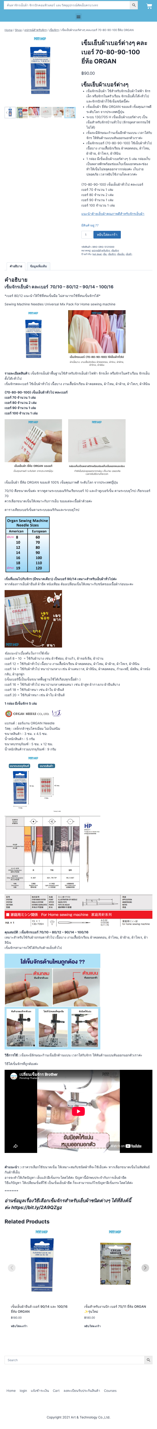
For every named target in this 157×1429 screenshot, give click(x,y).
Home (11, 1391)
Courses (110, 1391)
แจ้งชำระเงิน (40, 1391)
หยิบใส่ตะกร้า (107, 235)
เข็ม (105, 254)
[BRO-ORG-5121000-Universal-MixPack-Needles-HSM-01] (40, 70)
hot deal (96, 254)
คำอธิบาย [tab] (16, 266)
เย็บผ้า (129, 254)
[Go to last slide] (7, 112)
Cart (56, 1391)
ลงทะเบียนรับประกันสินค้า (82, 1391)
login (23, 1391)
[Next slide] (73, 112)
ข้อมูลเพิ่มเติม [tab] (38, 266)
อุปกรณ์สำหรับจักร (101, 250)
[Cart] (149, 6)
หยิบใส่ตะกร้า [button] (19, 1326)
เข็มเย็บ (120, 254)
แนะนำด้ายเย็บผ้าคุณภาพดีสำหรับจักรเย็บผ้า (112, 214)
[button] (78, 16)
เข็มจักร (115, 250)
